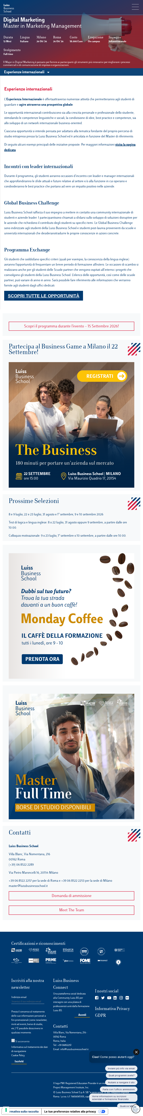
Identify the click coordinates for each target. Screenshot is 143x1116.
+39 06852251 (65, 1045)
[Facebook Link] (96, 998)
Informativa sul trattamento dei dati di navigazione (29, 1049)
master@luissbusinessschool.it (28, 886)
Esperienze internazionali (24, 71)
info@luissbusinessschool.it (74, 1049)
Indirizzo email (19, 997)
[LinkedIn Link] (115, 998)
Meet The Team (71, 910)
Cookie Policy (18, 1055)
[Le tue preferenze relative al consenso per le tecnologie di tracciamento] (6, 1110)
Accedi (82, 1015)
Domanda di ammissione (72, 895)
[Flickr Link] (127, 998)
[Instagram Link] (121, 998)
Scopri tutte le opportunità (43, 295)
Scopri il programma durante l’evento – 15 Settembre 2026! (71, 326)
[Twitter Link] (103, 998)
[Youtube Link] (109, 998)
